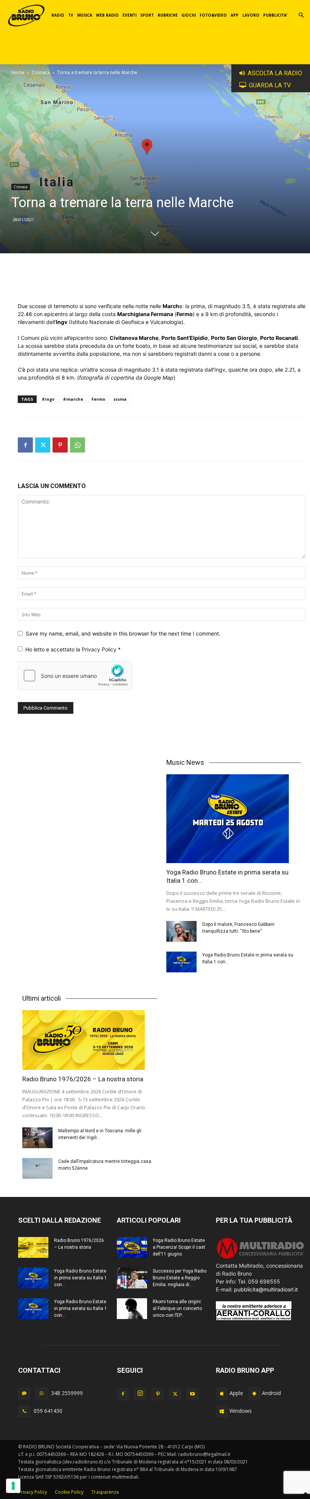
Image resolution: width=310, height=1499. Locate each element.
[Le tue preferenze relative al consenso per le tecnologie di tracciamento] (13, 1486)
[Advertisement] (161, 282)
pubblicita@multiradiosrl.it (266, 1289)
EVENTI (129, 15)
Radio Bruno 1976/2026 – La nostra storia (82, 1079)
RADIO (57, 15)
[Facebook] (25, 445)
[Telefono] (24, 1411)
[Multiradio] (260, 1257)
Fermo (98, 399)
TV (70, 15)
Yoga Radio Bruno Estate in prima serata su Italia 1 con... (80, 1277)
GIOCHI (188, 15)
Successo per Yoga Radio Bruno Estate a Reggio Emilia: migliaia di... (179, 1277)
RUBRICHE (168, 15)
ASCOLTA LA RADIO (275, 73)
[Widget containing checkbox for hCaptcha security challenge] (75, 675)
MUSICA (84, 15)
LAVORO (250, 15)
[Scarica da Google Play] (254, 1393)
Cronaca (41, 72)
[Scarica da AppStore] (222, 1393)
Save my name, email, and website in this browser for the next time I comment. (123, 633)
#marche (73, 399)
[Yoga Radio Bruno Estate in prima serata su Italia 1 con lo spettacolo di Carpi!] (233, 818)
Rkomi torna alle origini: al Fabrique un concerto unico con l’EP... (177, 1308)
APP (235, 15)
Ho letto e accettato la (73, 649)
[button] (301, 15)
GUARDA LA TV (270, 85)
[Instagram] (140, 1393)
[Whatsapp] (42, 1393)
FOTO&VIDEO (213, 15)
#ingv (48, 399)
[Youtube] (192, 1394)
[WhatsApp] (77, 445)
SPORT (147, 15)
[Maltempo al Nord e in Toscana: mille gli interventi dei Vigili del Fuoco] (37, 1137)
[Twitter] (42, 445)
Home (18, 72)
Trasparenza (105, 1492)
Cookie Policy (69, 1492)
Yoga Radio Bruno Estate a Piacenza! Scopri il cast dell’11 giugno (179, 1247)
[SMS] (24, 1393)
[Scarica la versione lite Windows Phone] (222, 1411)
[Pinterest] (60, 445)
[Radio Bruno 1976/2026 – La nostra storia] (89, 1040)
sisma (120, 399)
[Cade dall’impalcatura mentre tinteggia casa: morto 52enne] (37, 1168)
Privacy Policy (100, 649)
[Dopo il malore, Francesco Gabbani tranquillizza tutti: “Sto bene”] (181, 931)
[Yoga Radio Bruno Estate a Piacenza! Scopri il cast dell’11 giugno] (132, 1247)
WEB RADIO (107, 15)
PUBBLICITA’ (275, 15)
